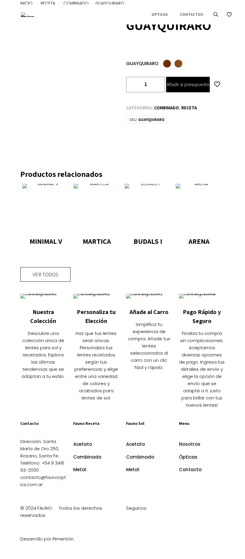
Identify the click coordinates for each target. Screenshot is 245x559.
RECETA (189, 108)
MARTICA (97, 241)
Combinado (166, 108)
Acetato (82, 444)
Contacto (190, 469)
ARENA (199, 241)
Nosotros (189, 444)
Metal (79, 469)
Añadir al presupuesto (188, 84)
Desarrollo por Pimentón (47, 539)
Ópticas (188, 457)
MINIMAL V (46, 241)
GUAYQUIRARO (142, 63)
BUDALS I (148, 241)
